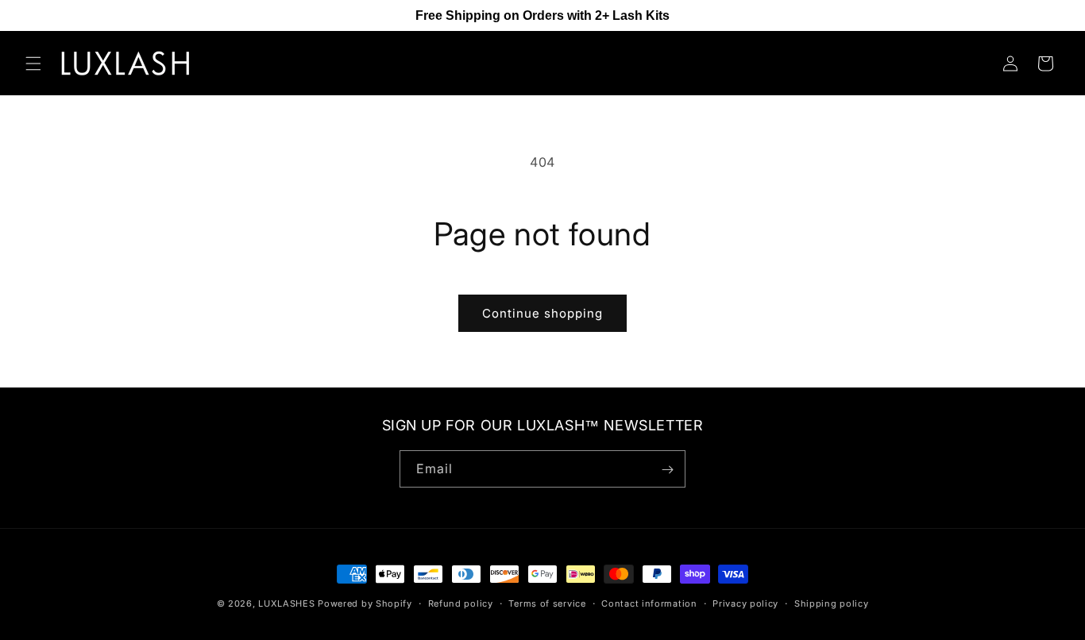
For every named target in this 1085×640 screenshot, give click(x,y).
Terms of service (546, 602)
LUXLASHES (286, 603)
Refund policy (460, 602)
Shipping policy (831, 602)
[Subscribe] (667, 469)
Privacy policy (745, 602)
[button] (33, 63)
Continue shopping (542, 313)
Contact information (649, 602)
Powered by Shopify (365, 603)
